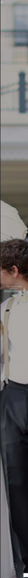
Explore (14, 566)
